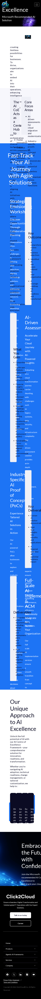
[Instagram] (27, 974)
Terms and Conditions (10, 982)
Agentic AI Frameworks (15, 954)
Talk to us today (20, 915)
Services (9, 960)
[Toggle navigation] (36, 4)
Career (20, 923)
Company (9, 965)
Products (9, 949)
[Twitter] (14, 974)
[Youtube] (33, 974)
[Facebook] (7, 974)
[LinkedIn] (20, 974)
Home (8, 943)
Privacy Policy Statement (11, 980)
